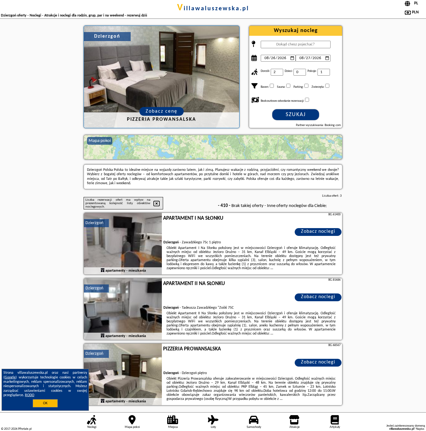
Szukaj (296, 115)
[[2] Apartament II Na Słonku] (123, 309)
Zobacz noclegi (318, 231)
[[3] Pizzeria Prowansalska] (123, 375)
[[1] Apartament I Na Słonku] (123, 244)
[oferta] (102, 270)
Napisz (420, 429)
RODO (29, 395)
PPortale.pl (24, 429)
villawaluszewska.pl (213, 9)
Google (10, 377)
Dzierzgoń (94, 223)
